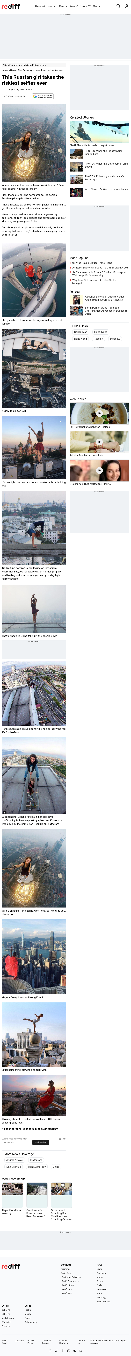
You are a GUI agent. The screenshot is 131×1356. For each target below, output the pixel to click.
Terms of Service (46, 1342)
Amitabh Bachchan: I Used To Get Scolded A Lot (100, 267)
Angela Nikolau (14, 1160)
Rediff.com (103, 1341)
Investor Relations (63, 1342)
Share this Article (16, 96)
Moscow (115, 338)
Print (64, 1139)
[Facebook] (62, 1351)
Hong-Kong (100, 332)
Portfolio (6, 1326)
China (56, 1166)
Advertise (19, 1341)
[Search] (118, 6)
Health (28, 1310)
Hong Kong (80, 338)
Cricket (100, 1285)
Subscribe (40, 1142)
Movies (100, 1277)
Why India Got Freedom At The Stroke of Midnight (96, 282)
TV (89, 6)
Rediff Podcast (104, 1301)
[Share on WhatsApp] (50, 1351)
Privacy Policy (30, 1342)
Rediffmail (65, 1269)
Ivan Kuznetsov (37, 1166)
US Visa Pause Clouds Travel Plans (92, 262)
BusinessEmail (76, 6)
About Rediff (4, 1342)
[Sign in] (126, 6)
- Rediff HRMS (67, 1285)
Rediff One (66, 1273)
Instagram (36, 1160)
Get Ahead (101, 1289)
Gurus (85, 6)
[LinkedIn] (80, 1351)
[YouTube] (74, 1351)
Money (61, 6)
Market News (8, 1318)
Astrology (101, 1297)
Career (28, 1318)
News (50, 6)
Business (101, 1273)
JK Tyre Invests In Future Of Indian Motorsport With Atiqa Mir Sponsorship (99, 274)
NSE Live (6, 1314)
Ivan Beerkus (13, 1166)
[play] (99, 413)
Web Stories (78, 399)
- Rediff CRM (66, 1289)
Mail (43, 6)
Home (38, 6)
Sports (100, 1281)
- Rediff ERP (66, 1293)
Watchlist (6, 1322)
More (95, 6)
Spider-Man (80, 332)
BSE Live (6, 1310)
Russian (98, 338)
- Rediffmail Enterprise (71, 1277)
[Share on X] (56, 1351)
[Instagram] (68, 1351)
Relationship (31, 1322)
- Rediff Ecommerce (70, 1281)
